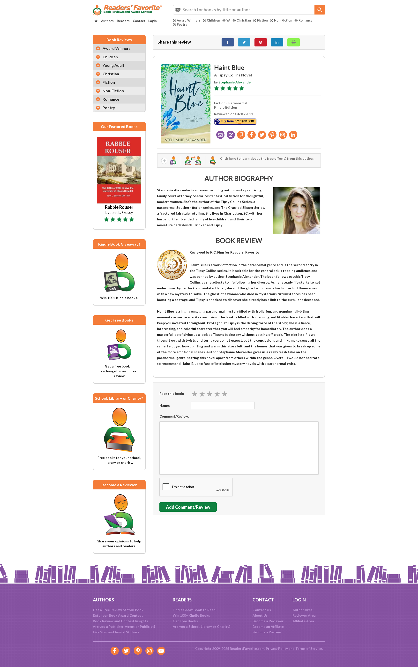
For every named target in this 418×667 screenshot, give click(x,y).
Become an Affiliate (268, 626)
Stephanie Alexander (235, 82)
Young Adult (113, 65)
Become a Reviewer (268, 621)
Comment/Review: (174, 416)
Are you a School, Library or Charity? (202, 626)
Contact (139, 21)
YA (228, 20)
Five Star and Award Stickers (116, 632)
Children (213, 20)
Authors (107, 21)
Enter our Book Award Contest (118, 615)
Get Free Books (185, 621)
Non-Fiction (283, 20)
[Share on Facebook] (228, 42)
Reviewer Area (304, 615)
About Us (260, 615)
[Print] (293, 42)
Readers (123, 21)
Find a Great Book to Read (194, 610)
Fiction (262, 20)
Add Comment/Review (188, 507)
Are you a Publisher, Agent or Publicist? (124, 626)
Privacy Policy (277, 648)
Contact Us (262, 610)
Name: (164, 405)
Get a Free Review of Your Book (118, 610)
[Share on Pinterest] (260, 42)
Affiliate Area (303, 621)
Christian (244, 20)
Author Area (302, 610)
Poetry (182, 24)
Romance (306, 20)
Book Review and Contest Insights (120, 621)
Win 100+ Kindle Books (191, 615)
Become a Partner (267, 632)
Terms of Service (308, 648)
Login (152, 21)
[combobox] (249, 9)
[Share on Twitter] (244, 42)
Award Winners (189, 20)
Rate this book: (171, 393)
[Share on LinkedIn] (277, 42)
